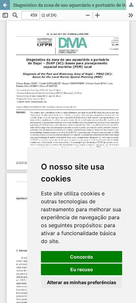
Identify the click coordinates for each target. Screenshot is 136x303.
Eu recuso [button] (81, 269)
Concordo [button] (81, 257)
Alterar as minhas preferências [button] (81, 282)
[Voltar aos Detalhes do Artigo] (5, 5)
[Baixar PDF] (131, 5)
